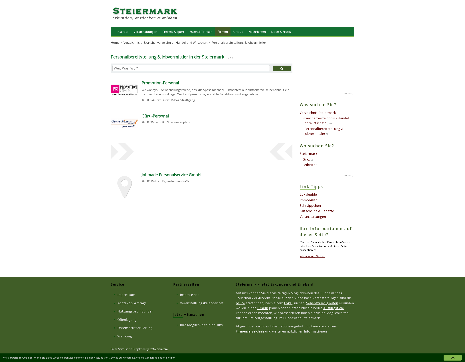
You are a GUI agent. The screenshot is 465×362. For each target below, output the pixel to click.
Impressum (126, 294)
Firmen (223, 31)
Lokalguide (308, 194)
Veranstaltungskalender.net (202, 303)
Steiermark (308, 153)
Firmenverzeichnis (250, 331)
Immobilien (309, 200)
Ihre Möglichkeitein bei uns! (201, 325)
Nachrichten (257, 31)
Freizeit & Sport (173, 31)
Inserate (122, 31)
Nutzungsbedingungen (135, 311)
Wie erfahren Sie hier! (312, 256)
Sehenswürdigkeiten (322, 303)
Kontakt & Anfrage (132, 303)
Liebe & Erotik (281, 31)
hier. (172, 357)
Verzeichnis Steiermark (318, 112)
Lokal (288, 303)
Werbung (124, 336)
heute (240, 303)
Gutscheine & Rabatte (317, 211)
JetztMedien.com (157, 349)
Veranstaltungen (145, 31)
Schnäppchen (310, 205)
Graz (306, 159)
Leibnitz (308, 165)
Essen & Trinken (201, 31)
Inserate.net (189, 294)
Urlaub (238, 31)
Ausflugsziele (333, 308)
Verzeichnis (132, 42)
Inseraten (318, 326)
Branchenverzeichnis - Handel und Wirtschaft (175, 42)
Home (115, 42)
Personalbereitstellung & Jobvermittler (238, 42)
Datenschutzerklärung (135, 328)
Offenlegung (127, 319)
